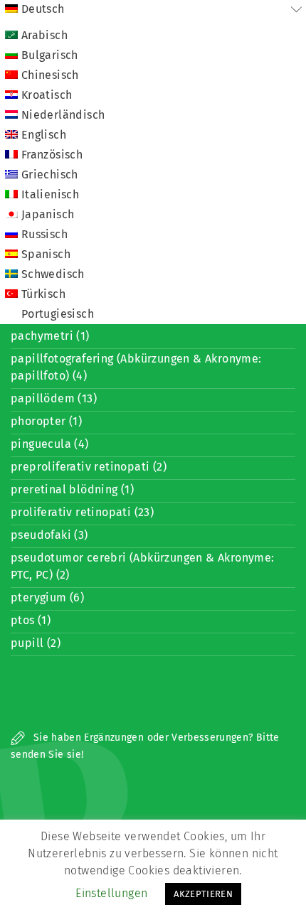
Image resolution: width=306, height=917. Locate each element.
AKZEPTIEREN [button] (203, 894)
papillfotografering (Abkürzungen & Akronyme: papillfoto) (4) (136, 367)
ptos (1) (31, 620)
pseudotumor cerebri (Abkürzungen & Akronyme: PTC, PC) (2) (143, 566)
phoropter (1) (46, 421)
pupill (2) (35, 643)
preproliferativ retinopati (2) (89, 466)
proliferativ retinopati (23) (82, 512)
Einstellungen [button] (111, 893)
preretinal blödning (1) (72, 489)
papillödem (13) (54, 398)
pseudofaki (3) (49, 535)
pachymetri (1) (50, 336)
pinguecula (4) (50, 444)
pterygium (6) (47, 597)
